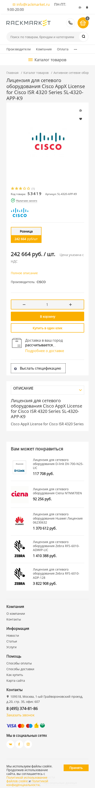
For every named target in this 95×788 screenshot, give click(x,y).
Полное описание (24, 273)
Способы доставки (20, 669)
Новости (12, 635)
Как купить (14, 675)
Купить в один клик (47, 328)
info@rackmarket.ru (33, 4)
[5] (29, 188)
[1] (13, 188)
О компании (15, 613)
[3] (21, 188)
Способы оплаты (19, 663)
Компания (44, 49)
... (75, 48)
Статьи (11, 641)
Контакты (13, 619)
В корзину (47, 316)
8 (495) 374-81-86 (70, 22)
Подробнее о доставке (44, 350)
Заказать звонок (20, 715)
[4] (25, 188)
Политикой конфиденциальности (27, 783)
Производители (18, 49)
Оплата (62, 49)
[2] (17, 188)
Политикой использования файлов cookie (26, 779)
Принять (76, 768)
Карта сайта (15, 680)
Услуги (11, 647)
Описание (23, 388)
